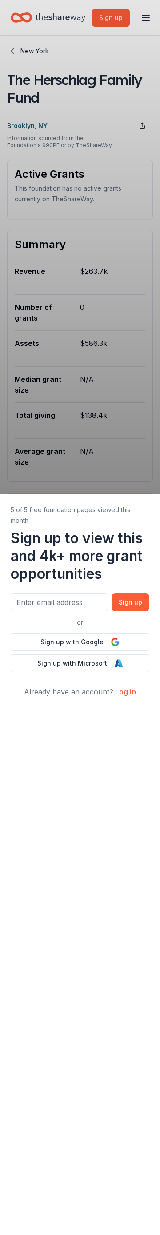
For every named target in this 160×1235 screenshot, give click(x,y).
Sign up (130, 602)
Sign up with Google (72, 642)
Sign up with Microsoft (72, 663)
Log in (125, 691)
